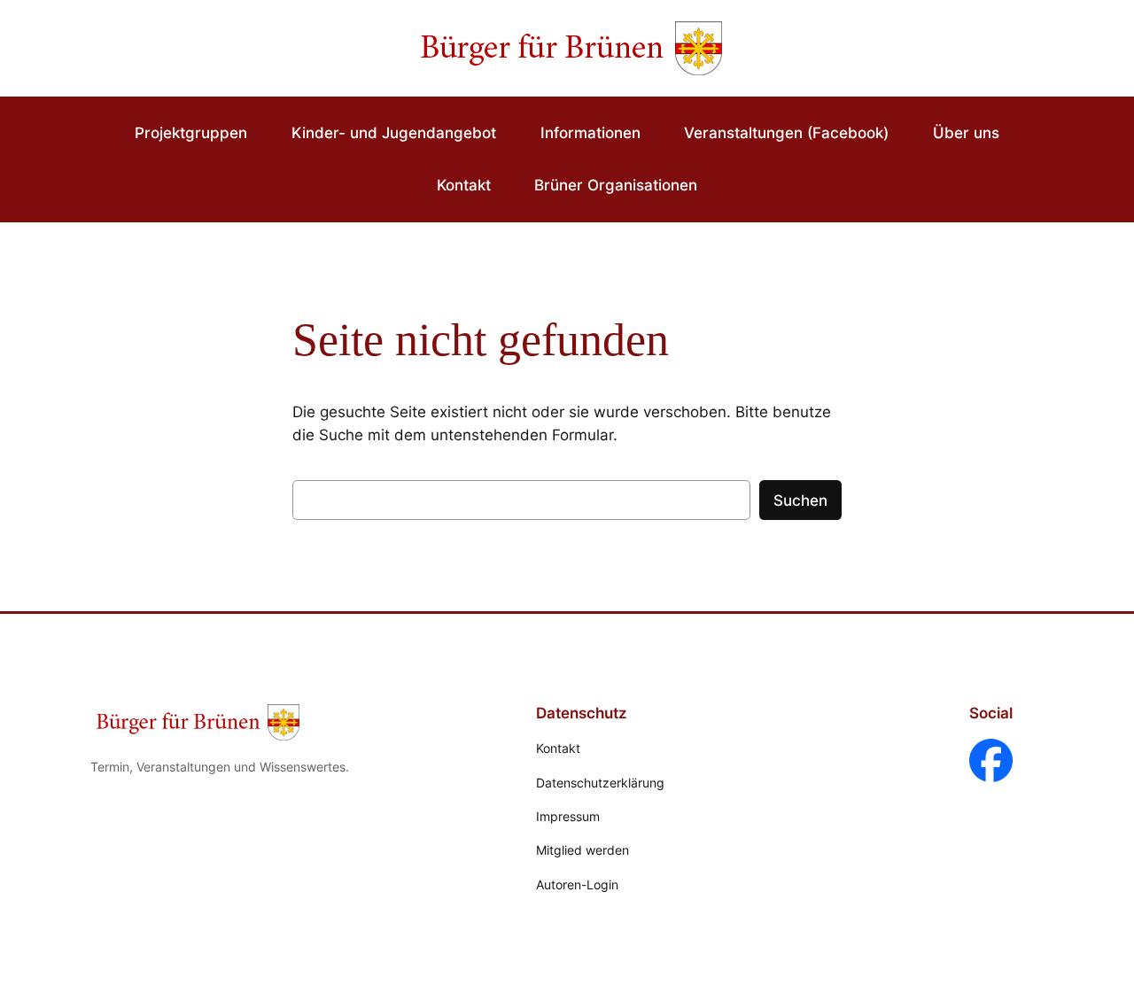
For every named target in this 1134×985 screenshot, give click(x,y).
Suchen (800, 500)
